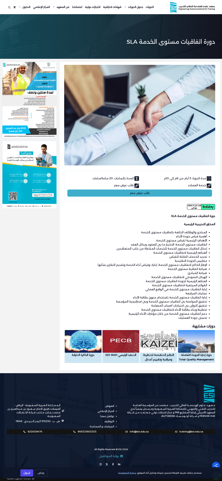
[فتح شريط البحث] (9, 7)
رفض (41, 473)
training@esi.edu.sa (191, 431)
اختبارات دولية (92, 7)
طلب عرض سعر (140, 193)
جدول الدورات (135, 7)
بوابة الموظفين (109, 456)
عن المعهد (62, 7)
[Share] (216, 465)
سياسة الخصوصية (127, 473)
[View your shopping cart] (14, 7)
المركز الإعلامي (41, 7)
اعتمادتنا (77, 7)
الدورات (150, 7)
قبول (26, 473)
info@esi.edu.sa (139, 431)
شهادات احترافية (112, 7)
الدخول (26, 7)
